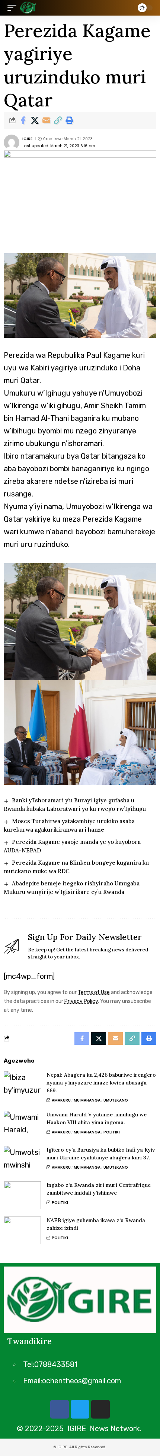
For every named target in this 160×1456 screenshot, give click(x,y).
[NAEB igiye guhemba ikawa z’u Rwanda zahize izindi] (22, 1230)
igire (27, 139)
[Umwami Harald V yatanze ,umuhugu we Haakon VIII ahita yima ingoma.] (22, 1125)
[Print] (69, 120)
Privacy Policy (81, 1001)
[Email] (46, 120)
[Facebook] (59, 1409)
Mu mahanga (87, 1100)
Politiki (111, 1132)
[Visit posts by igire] (11, 142)
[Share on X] (34, 120)
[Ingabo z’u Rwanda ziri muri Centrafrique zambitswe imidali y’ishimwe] (22, 1195)
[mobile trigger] (13, 8)
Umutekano (115, 1100)
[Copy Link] (57, 120)
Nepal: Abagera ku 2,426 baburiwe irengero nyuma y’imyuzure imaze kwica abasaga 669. (101, 1083)
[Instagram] (100, 1409)
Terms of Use (94, 992)
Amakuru (61, 1100)
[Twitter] (80, 1409)
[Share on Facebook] (23, 120)
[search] (126, 7)
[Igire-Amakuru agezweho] (28, 8)
